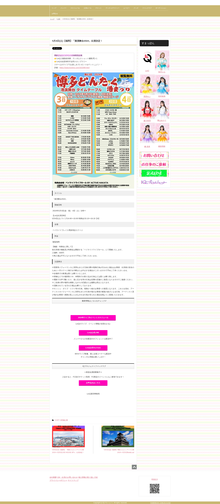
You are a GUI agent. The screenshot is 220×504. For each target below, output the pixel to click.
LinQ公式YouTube (93, 348)
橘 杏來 (147, 147)
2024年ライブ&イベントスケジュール (93, 317)
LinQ (147, 71)
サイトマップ (73, 480)
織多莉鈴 (161, 146)
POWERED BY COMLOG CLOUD (160, 502)
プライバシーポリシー (58, 480)
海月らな (161, 72)
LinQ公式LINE (93, 333)
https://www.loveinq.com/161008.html (75, 68)
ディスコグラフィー (112, 8)
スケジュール (75, 8)
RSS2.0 (155, 479)
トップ (54, 8)
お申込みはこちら (93, 383)
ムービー (126, 8)
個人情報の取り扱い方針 (88, 477)
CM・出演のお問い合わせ (67, 477)
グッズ (136, 8)
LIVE (58, 19)
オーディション (161, 8)
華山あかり (161, 120)
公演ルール (87, 8)
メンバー (63, 8)
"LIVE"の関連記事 (61, 420)
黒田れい (147, 96)
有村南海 (161, 96)
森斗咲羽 (147, 121)
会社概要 (53, 477)
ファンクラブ (147, 8)
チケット (98, 8)
